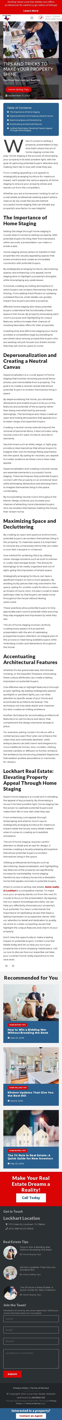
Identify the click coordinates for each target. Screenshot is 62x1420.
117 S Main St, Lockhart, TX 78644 (27, 1224)
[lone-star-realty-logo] (7, 18)
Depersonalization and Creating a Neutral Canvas (31, 116)
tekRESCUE (38, 1397)
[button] (32, 17)
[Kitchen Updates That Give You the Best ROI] (31, 1065)
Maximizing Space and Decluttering (25, 120)
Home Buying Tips (32, 1254)
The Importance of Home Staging (25, 112)
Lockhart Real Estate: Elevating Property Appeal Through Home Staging (31, 129)
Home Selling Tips (32, 1274)
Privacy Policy (20, 1388)
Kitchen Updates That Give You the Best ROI (30, 1094)
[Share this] (6, 966)
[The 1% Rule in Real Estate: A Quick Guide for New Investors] (31, 1128)
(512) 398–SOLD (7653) (21, 1228)
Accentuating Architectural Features (26, 124)
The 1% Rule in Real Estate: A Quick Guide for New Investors (30, 1157)
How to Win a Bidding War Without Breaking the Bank (28, 1031)
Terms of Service (39, 1388)
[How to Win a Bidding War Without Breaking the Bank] (31, 1002)
